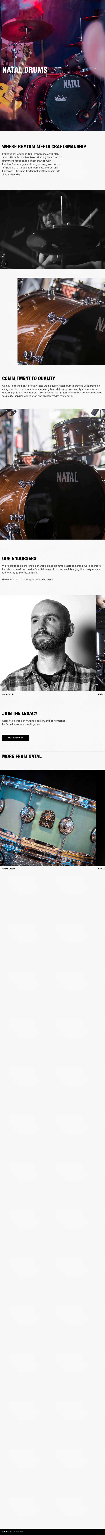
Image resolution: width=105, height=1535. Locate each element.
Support (77, 12)
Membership (66, 6)
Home (4, 1532)
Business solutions (51, 6)
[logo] (11, 11)
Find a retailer (80, 6)
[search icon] (85, 12)
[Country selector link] (98, 5)
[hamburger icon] (98, 12)
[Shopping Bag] (93, 12)
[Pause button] (5, 264)
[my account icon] (89, 12)
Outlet (91, 6)
